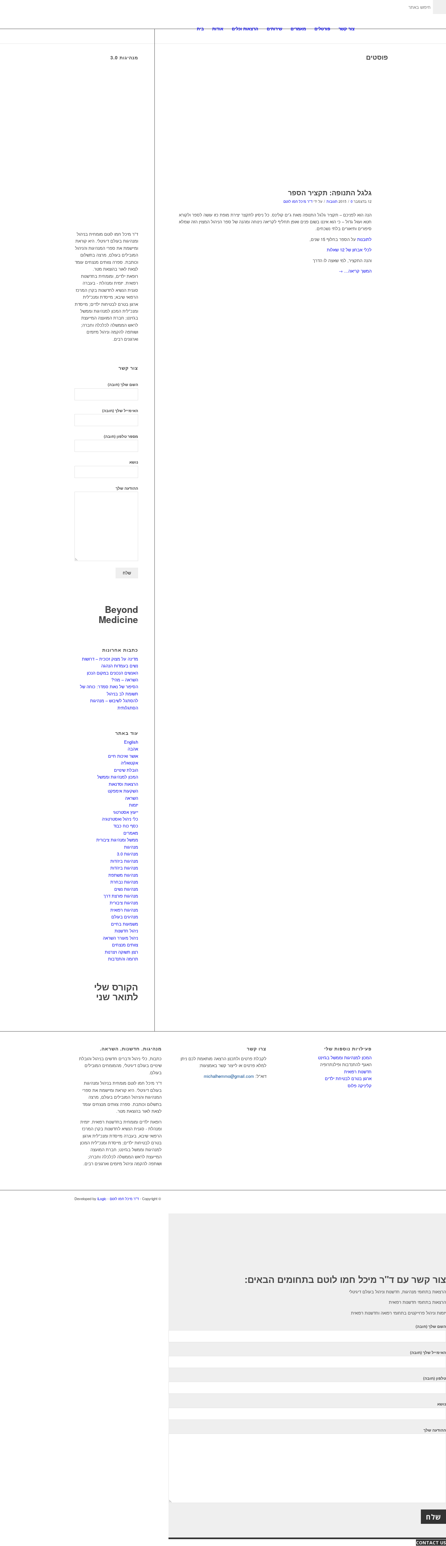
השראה (131, 798)
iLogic (101, 1198)
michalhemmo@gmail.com (229, 1076)
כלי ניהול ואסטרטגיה (120, 819)
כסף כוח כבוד (125, 826)
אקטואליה (129, 763)
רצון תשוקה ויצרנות (121, 952)
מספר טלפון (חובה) (121, 436)
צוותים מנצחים (125, 945)
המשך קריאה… (355, 271)
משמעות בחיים (124, 924)
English (131, 742)
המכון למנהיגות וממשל (117, 777)
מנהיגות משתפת (123, 875)
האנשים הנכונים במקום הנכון (112, 673)
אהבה (133, 749)
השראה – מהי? (124, 679)
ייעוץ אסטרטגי (125, 812)
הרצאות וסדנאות (123, 784)
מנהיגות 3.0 (127, 854)
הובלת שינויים (126, 770)
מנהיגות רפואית (124, 910)
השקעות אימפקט (123, 791)
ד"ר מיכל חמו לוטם (297, 201)
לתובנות (364, 239)
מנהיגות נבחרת (124, 882)
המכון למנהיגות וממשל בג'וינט (345, 1057)
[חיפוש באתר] (365, 28)
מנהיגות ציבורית (124, 902)
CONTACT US (431, 1542)
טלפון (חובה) (434, 1378)
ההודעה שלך (127, 488)
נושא (133, 462)
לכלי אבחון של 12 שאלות (349, 249)
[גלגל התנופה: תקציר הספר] (271, 124)
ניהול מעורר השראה (120, 938)
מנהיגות (131, 847)
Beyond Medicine (118, 614)
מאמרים (130, 833)
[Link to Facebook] (367, 1198)
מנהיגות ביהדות (124, 861)
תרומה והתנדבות (123, 959)
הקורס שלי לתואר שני (116, 991)
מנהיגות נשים (126, 889)
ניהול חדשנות (126, 931)
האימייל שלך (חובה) (120, 410)
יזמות (133, 805)
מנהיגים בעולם (124, 917)
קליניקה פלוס (360, 1085)
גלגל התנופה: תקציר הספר (330, 192)
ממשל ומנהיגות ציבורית (117, 840)
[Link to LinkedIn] (357, 1198)
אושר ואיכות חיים (123, 756)
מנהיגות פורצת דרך (121, 896)
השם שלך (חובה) (123, 384)
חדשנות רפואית (358, 1071)
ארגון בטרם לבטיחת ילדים (348, 1078)
